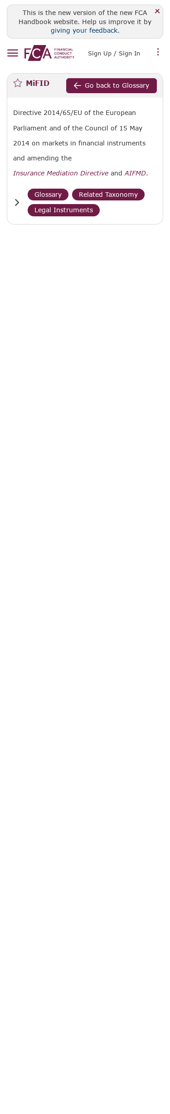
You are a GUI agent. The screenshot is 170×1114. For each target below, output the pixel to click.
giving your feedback (84, 30)
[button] (16, 202)
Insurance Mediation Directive (60, 173)
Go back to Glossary (117, 85)
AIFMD (135, 173)
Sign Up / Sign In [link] (114, 53)
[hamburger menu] (12, 53)
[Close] (157, 12)
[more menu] (158, 52)
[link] (49, 53)
